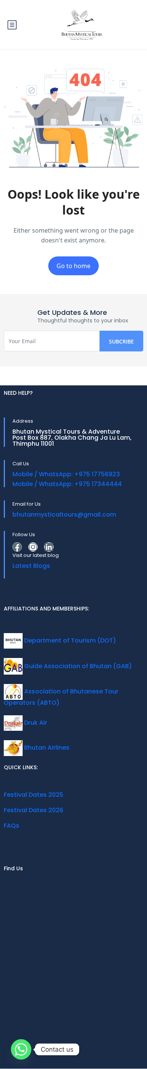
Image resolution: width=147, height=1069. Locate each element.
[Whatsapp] (21, 1049)
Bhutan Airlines (46, 747)
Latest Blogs (31, 565)
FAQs (11, 825)
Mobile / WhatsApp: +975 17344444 (67, 484)
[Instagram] (33, 547)
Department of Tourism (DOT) (69, 640)
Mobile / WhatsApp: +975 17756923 (66, 474)
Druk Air (35, 722)
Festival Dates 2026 (33, 810)
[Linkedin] (49, 547)
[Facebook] (17, 547)
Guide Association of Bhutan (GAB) (77, 666)
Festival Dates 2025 (33, 794)
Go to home (73, 266)
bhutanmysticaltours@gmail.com (64, 514)
